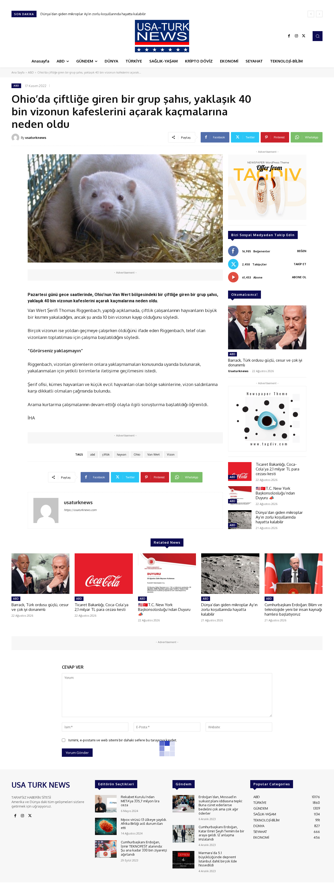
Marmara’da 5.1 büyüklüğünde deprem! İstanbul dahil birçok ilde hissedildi (218, 859)
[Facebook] (289, 36)
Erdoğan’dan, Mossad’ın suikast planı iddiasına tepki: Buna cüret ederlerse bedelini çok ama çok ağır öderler (221, 805)
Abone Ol (299, 277)
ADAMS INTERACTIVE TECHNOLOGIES (118, 887)
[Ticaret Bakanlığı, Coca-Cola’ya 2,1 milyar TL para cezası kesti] (240, 471)
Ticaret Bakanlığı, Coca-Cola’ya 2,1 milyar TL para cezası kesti (277, 469)
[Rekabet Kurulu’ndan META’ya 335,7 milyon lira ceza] (106, 804)
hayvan (121, 454)
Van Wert (153, 454)
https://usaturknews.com (80, 510)
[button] (318, 36)
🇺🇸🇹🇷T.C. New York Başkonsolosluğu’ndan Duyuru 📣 (275, 493)
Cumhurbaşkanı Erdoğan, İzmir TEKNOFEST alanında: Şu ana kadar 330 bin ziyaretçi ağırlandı (144, 848)
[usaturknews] (16, 137)
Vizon (171, 454)
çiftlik (106, 454)
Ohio (137, 454)
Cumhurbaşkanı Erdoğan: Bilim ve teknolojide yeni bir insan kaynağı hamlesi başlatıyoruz (113, 14)
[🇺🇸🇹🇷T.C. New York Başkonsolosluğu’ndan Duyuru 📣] (240, 495)
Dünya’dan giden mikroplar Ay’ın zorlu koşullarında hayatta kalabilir (279, 517)
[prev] (311, 14)
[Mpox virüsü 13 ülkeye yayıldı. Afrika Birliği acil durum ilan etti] (106, 826)
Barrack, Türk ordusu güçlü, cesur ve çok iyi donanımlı (265, 362)
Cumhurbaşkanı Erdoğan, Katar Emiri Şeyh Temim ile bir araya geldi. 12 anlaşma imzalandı (221, 833)
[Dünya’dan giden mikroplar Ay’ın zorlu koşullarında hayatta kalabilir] (240, 519)
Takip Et (300, 264)
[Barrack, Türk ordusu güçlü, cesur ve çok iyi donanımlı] (267, 327)
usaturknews (35, 137)
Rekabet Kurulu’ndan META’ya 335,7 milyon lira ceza (140, 801)
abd (92, 454)
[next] (319, 14)
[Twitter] (303, 36)
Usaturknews (238, 371)
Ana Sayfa (18, 72)
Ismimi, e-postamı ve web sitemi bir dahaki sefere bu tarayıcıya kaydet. (122, 740)
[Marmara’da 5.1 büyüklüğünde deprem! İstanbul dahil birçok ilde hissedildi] (183, 859)
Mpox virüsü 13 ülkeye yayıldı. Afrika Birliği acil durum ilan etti (144, 823)
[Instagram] (296, 36)
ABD (31, 72)
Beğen (301, 251)
